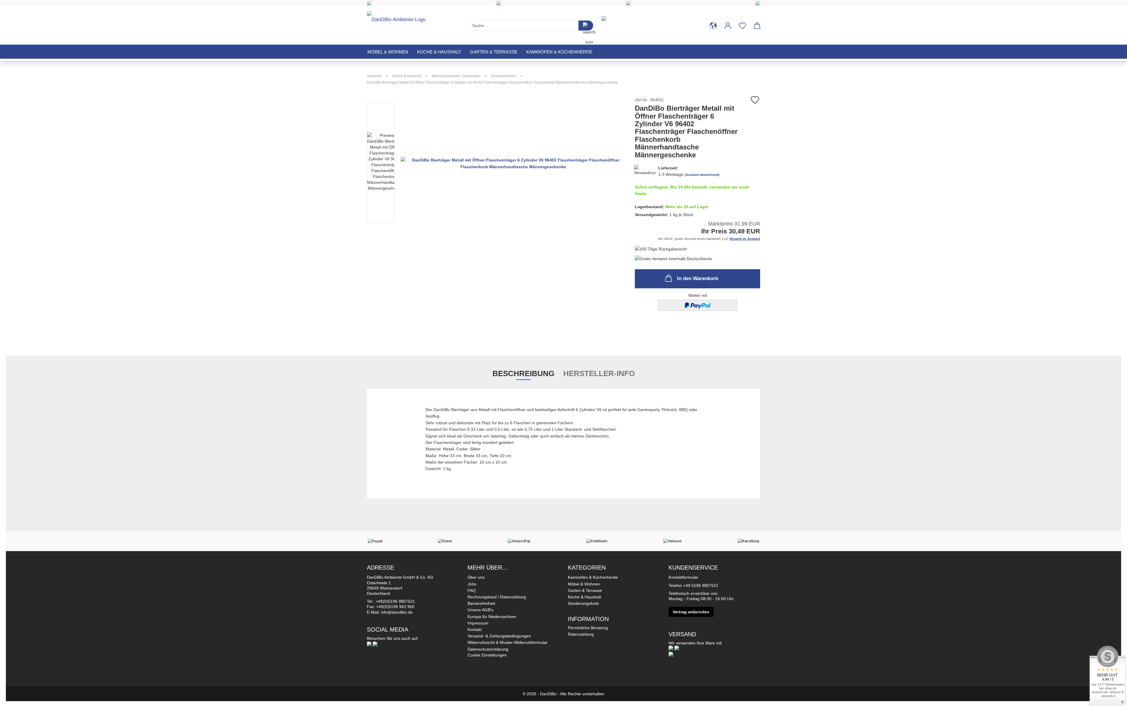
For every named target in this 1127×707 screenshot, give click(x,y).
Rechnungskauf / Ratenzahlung (497, 597)
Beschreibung (523, 373)
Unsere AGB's (480, 609)
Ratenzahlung (581, 634)
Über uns (476, 577)
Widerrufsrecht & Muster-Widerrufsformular (508, 642)
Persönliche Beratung (588, 627)
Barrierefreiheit (481, 603)
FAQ (472, 590)
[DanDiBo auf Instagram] (375, 643)
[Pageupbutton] (1111, 698)
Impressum (478, 623)
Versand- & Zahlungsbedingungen (499, 636)
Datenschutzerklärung (488, 649)
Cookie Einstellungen (487, 655)
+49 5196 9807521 (700, 585)
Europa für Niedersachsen (492, 616)
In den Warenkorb (697, 278)
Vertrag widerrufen (691, 612)
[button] (713, 25)
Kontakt (475, 629)
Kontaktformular (683, 577)
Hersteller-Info (599, 373)
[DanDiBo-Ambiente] (398, 22)
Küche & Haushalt (439, 51)
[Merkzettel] (742, 25)
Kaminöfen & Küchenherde (559, 51)
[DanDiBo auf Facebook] (369, 643)
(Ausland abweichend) (702, 174)
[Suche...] (585, 26)
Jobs (472, 584)
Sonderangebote (583, 603)
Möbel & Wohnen (387, 51)
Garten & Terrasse (493, 51)
